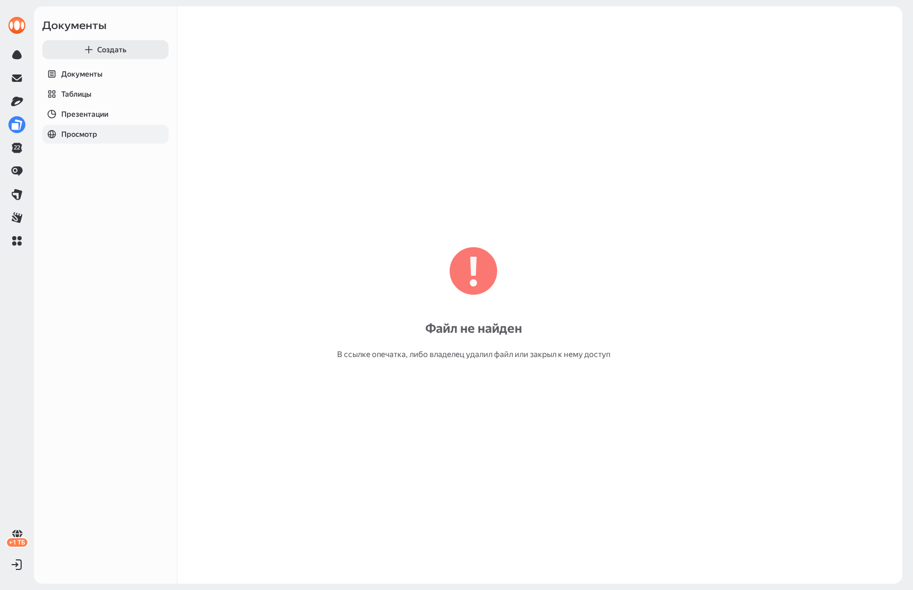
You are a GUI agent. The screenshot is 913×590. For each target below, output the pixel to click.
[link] (16, 25)
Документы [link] (74, 25)
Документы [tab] (82, 74)
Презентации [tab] (84, 114)
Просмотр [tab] (79, 134)
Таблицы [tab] (76, 94)
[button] (16, 240)
